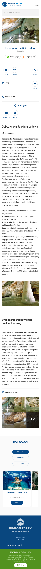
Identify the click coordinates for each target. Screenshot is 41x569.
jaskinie (17, 12)
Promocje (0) (14, 57)
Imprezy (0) (30, 57)
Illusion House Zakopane (17, 492)
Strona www (10, 97)
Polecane (20, 452)
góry (10, 12)
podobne (20, 464)
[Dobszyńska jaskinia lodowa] (20, 30)
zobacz (16, 503)
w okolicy (20, 458)
